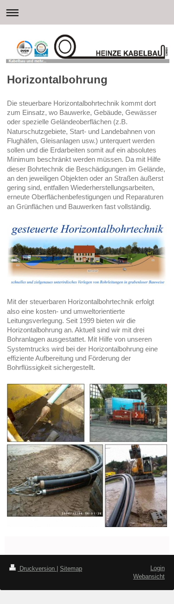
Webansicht (149, 576)
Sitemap (71, 568)
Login (157, 568)
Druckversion (37, 568)
